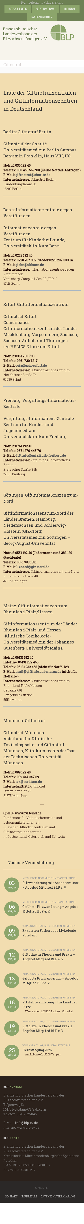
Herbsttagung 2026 (37, 1050)
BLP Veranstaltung (57, 1045)
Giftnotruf (45, 8)
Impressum (29, 1196)
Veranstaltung (65, 878)
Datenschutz (42, 17)
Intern (69, 8)
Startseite (18, 8)
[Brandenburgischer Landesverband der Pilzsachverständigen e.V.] (38, 33)
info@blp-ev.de (26, 1123)
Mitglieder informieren (38, 878)
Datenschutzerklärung (58, 1196)
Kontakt (11, 1196)
